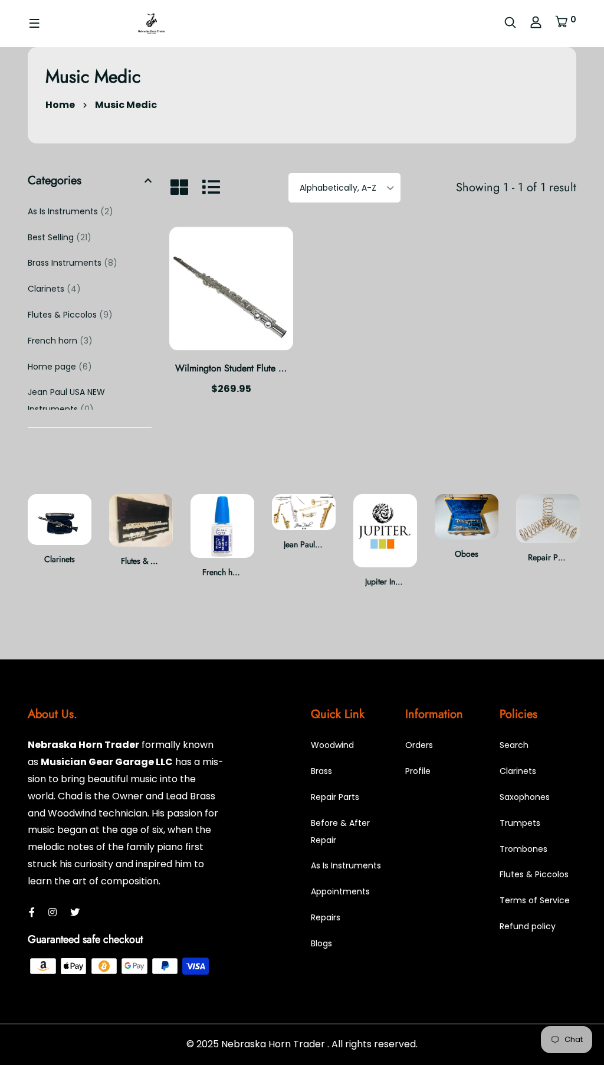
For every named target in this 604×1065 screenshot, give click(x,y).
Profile (418, 771)
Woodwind (332, 745)
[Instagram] (52, 912)
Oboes (466, 554)
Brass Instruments (72, 263)
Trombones (523, 849)
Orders (419, 745)
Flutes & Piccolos (70, 315)
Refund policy (528, 926)
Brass (321, 771)
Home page (60, 367)
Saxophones (525, 797)
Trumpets (520, 823)
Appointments (340, 891)
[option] (59, 539)
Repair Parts (549, 557)
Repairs (325, 917)
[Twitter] (75, 912)
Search (514, 745)
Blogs (321, 943)
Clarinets (54, 289)
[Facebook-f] (32, 912)
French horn (60, 341)
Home (60, 105)
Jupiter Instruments (396, 581)
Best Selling (59, 237)
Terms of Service (535, 900)
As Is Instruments (70, 211)
